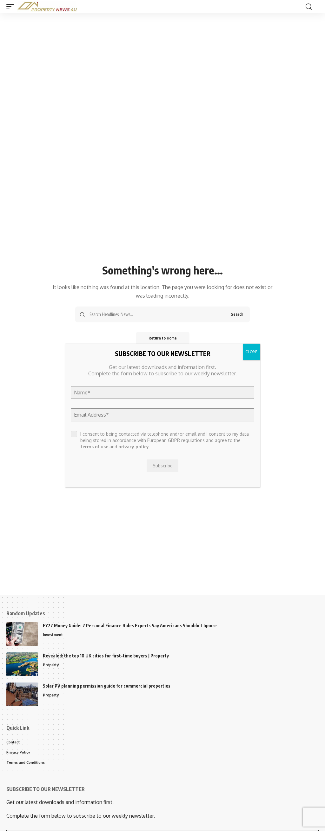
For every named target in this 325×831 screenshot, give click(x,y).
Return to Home (163, 338)
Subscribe (163, 465)
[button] (11, 6)
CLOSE (251, 351)
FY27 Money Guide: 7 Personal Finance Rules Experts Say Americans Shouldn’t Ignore (130, 625)
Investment (53, 634)
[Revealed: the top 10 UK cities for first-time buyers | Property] (22, 664)
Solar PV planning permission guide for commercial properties (106, 686)
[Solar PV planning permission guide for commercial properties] (22, 694)
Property (51, 664)
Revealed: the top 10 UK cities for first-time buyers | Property (106, 655)
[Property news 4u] (47, 6)
